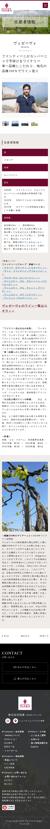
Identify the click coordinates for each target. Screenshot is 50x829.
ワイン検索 (9, 764)
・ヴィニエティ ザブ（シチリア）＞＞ (22, 295)
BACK (24, 636)
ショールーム (11, 751)
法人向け (8, 780)
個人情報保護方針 (39, 743)
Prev (6, 636)
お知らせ (35, 739)
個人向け (8, 784)
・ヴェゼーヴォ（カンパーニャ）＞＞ (21, 278)
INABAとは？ (10, 739)
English (34, 747)
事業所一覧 (9, 747)
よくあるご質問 (38, 735)
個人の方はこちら (26, 678)
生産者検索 (9, 768)
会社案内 (8, 743)
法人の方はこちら (27, 667)
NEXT (43, 636)
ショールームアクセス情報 (32, 721)
